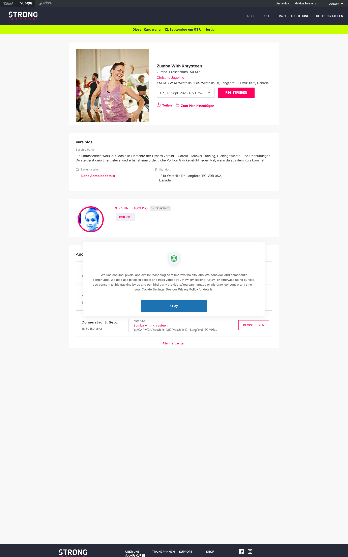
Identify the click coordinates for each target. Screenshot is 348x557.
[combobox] (186, 93)
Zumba (8, 3)
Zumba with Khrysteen (151, 325)
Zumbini (45, 3)
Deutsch (334, 3)
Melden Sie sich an (306, 3)
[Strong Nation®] (23, 16)
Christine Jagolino (170, 77)
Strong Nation (26, 3)
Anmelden (282, 3)
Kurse (265, 16)
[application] (174, 279)
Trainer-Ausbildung (293, 16)
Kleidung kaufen (329, 16)
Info (250, 16)
